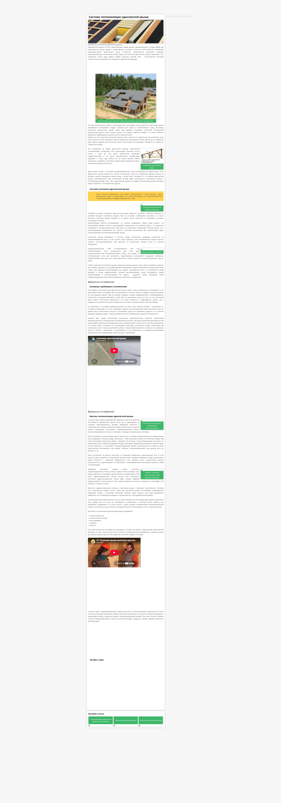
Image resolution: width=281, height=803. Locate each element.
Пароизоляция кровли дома (125, 720)
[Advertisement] (126, 67)
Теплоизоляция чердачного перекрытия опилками (100, 720)
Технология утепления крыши (150, 720)
